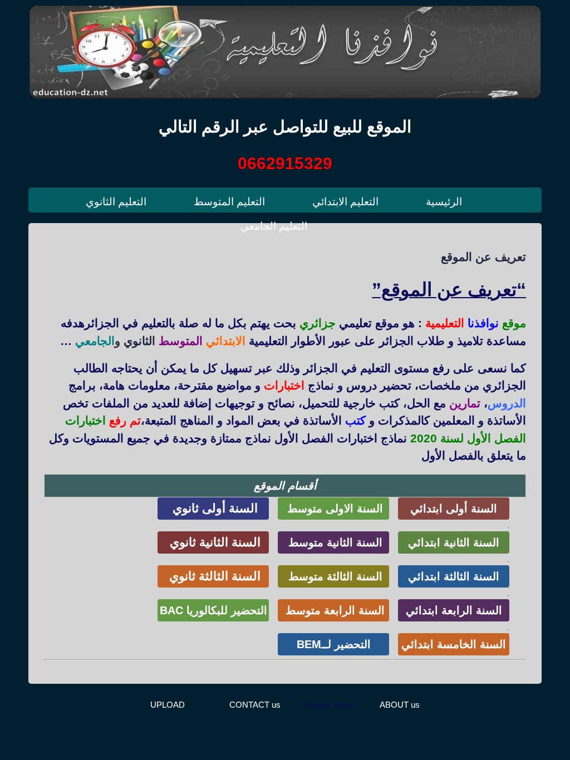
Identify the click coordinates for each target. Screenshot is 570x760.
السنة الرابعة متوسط (333, 610)
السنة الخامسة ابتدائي (453, 644)
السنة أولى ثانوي (213, 508)
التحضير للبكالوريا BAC (213, 610)
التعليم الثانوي (116, 202)
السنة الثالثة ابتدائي (453, 576)
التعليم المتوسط (229, 202)
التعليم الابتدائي (345, 202)
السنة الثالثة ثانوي (213, 576)
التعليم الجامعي (273, 226)
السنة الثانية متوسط (333, 542)
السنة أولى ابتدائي (453, 508)
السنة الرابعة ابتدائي (454, 610)
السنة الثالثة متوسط (333, 576)
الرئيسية (444, 202)
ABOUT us (400, 704)
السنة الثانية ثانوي (213, 542)
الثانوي (139, 340)
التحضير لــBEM (334, 644)
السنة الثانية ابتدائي (453, 542)
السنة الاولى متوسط (333, 508)
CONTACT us (255, 704)
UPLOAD (167, 704)
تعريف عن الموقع (483, 256)
